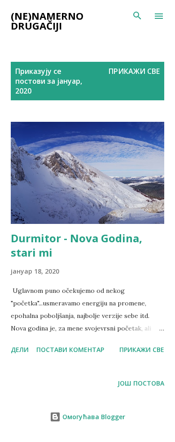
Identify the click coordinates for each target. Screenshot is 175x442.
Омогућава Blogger (93, 416)
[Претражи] (137, 16)
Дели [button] (20, 349)
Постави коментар (70, 349)
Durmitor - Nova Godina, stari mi (76, 245)
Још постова (141, 383)
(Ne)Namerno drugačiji (47, 20)
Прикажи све (134, 71)
